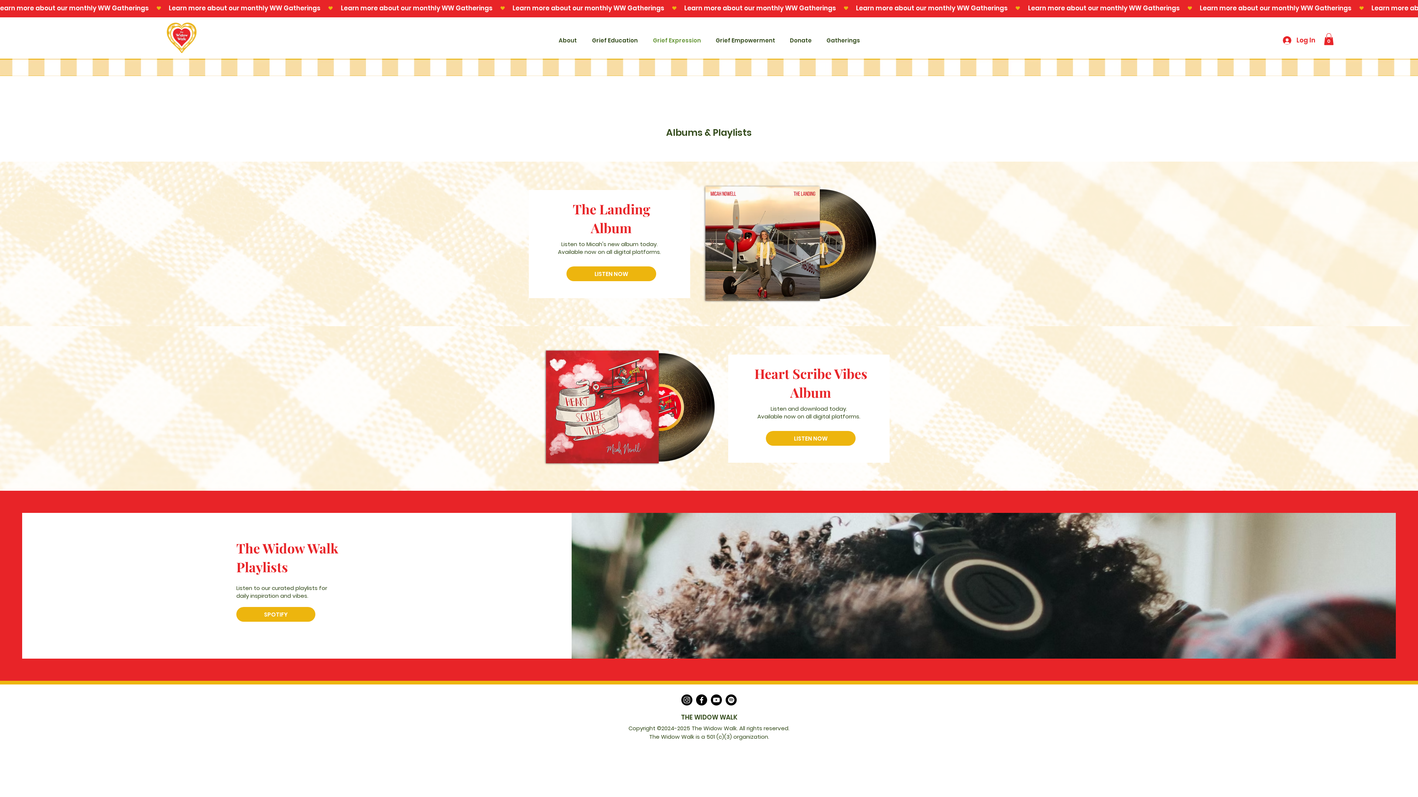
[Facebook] (701, 699)
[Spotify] (731, 699)
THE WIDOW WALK (709, 717)
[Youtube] (716, 699)
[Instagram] (686, 699)
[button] (1329, 39)
